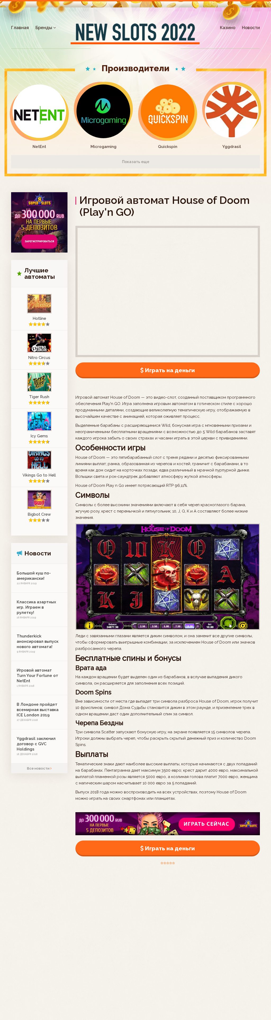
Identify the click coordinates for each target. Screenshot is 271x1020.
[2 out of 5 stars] (164, 863)
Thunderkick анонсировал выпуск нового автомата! (37, 641)
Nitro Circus (39, 357)
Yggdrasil (231, 146)
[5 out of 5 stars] (173, 863)
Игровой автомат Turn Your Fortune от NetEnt (37, 675)
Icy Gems (39, 436)
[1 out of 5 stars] (162, 863)
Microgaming (103, 146)
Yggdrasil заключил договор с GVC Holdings (36, 744)
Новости (251, 27)
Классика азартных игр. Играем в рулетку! (36, 607)
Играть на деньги (170, 370)
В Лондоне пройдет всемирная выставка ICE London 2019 (37, 709)
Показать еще (135, 162)
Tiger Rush (39, 396)
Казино (227, 27)
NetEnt (39, 146)
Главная (20, 27)
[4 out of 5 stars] (170, 863)
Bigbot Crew (39, 514)
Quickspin (167, 146)
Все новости (38, 768)
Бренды (44, 27)
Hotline (39, 318)
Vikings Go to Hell (39, 475)
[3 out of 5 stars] (167, 863)
